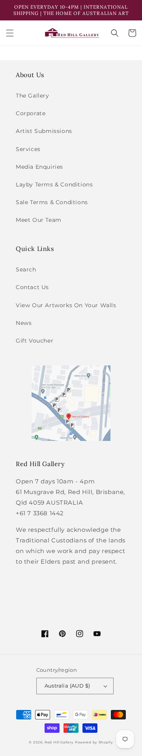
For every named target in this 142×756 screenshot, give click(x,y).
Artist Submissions (44, 131)
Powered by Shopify (94, 742)
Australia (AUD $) (67, 685)
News (24, 322)
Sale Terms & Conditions (52, 202)
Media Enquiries (39, 166)
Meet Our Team (39, 219)
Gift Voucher (34, 340)
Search (26, 269)
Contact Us (32, 287)
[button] (10, 33)
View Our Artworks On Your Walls (66, 305)
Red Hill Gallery (59, 742)
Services (28, 149)
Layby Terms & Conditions (54, 184)
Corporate (30, 113)
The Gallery (32, 95)
